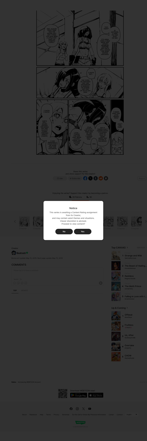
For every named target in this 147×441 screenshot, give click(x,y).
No (64, 231)
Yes (82, 231)
